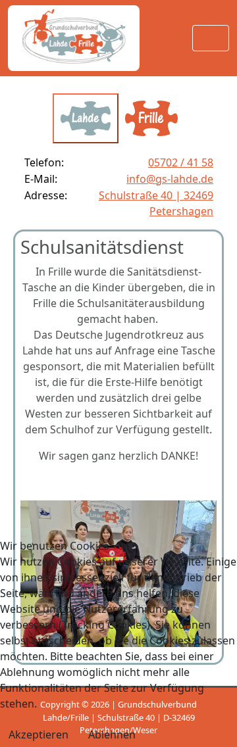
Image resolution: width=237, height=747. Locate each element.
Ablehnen (112, 734)
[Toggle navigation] (210, 38)
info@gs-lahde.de (169, 179)
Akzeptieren (38, 734)
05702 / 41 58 (180, 162)
